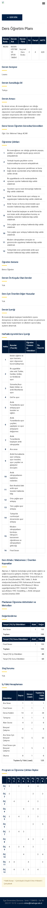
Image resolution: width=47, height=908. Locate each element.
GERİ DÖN (13, 17)
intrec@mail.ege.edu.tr (33, 903)
